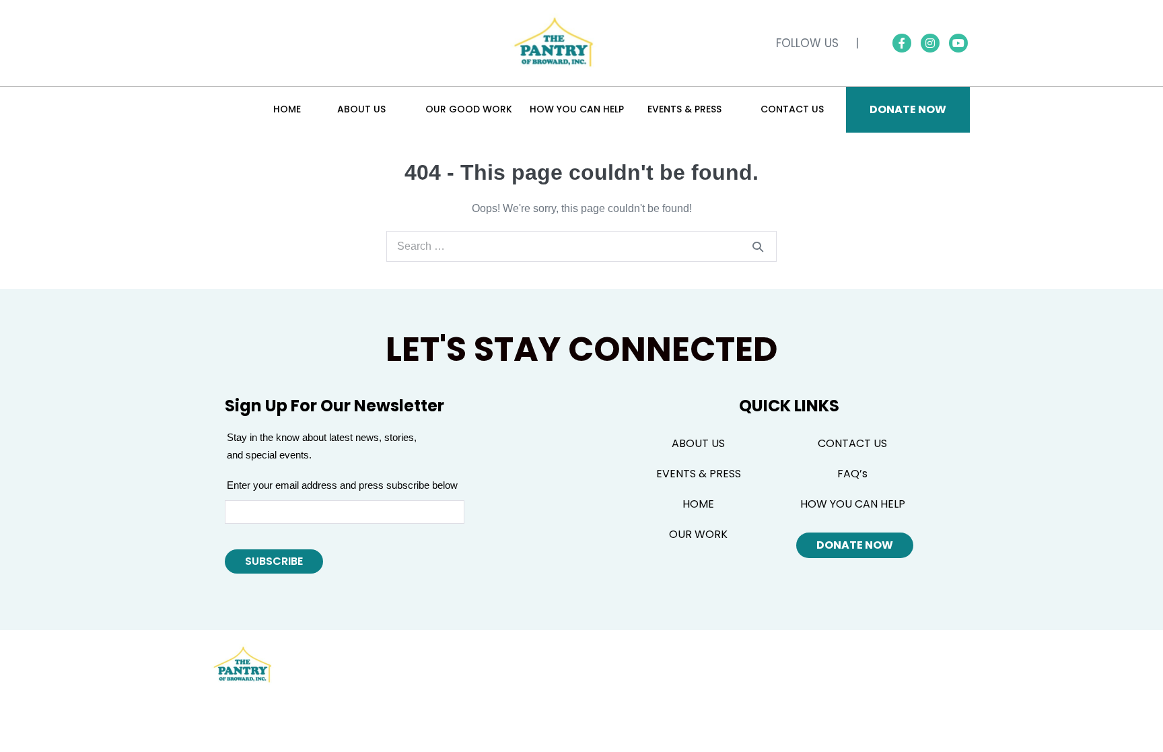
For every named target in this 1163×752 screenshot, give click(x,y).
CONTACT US (852, 443)
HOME (698, 504)
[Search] (758, 246)
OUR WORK (698, 534)
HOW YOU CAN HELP (852, 504)
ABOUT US (698, 443)
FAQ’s (852, 473)
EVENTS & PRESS (698, 473)
